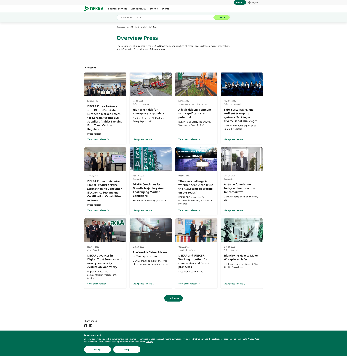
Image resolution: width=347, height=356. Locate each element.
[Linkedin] (90, 325)
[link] (255, 2)
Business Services (117, 8)
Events (165, 8)
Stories (154, 8)
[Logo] (95, 8)
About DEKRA (138, 8)
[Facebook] (85, 325)
